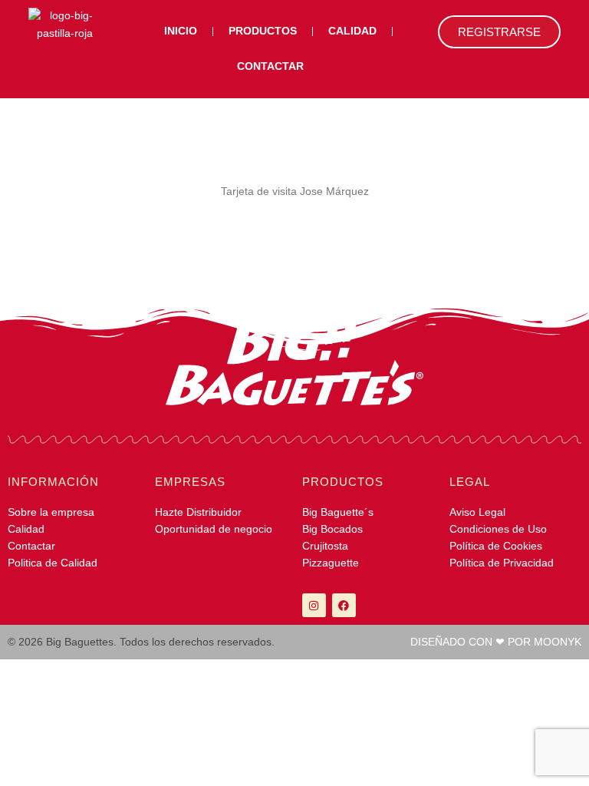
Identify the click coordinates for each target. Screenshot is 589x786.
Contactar (270, 66)
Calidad (352, 31)
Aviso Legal (477, 512)
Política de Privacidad (501, 563)
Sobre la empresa (51, 512)
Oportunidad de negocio (213, 529)
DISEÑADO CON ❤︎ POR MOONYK (495, 642)
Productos (263, 31)
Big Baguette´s (337, 512)
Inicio (180, 31)
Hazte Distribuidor (198, 512)
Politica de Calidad (52, 563)
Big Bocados (332, 529)
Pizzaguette (330, 563)
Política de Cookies (495, 546)
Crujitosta (325, 546)
